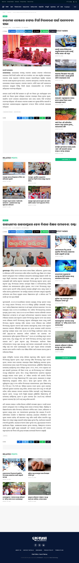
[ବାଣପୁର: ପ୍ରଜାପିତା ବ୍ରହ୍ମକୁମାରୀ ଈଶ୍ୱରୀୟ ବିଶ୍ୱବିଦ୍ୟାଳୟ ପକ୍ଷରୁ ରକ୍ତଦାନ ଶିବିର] (39, 168)
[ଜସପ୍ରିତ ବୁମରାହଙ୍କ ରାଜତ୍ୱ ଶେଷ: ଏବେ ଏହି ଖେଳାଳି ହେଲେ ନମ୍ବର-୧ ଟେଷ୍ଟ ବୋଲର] (65, 139)
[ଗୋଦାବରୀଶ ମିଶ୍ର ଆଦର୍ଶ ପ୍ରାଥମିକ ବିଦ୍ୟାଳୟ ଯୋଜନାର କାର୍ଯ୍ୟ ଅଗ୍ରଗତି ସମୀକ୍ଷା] (14, 464)
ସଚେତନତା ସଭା (17, 111)
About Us (4, 1)
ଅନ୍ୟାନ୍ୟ (67, 7)
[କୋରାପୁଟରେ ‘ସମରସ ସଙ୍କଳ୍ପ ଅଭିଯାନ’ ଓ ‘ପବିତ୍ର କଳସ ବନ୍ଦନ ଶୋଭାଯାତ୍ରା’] (14, 488)
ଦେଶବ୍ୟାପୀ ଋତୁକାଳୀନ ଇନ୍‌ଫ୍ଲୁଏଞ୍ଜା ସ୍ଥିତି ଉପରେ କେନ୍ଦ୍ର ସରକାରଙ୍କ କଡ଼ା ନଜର (64, 276)
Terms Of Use (30, 1)
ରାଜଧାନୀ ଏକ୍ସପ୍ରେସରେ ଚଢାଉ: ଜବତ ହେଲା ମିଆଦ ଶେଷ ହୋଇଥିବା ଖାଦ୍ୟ (65, 100)
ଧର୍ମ (58, 7)
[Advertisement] (27, 137)
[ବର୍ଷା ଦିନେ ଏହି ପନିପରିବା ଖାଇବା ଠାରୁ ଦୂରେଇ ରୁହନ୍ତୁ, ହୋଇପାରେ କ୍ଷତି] (65, 114)
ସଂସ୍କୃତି (47, 7)
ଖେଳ (61, 7)
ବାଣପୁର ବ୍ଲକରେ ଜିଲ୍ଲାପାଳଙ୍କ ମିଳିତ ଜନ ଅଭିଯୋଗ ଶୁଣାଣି (14, 178)
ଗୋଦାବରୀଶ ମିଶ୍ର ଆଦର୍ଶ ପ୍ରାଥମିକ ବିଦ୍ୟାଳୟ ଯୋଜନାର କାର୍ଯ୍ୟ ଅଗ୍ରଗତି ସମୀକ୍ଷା (13, 475)
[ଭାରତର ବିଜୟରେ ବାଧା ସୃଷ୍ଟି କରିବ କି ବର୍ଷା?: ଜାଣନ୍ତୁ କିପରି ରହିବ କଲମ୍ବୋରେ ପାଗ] (65, 65)
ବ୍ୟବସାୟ (53, 7)
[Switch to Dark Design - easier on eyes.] (76, 1)
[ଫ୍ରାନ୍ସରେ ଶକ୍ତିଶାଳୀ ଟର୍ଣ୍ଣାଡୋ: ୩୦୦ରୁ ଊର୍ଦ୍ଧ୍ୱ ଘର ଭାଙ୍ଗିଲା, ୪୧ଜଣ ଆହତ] (39, 488)
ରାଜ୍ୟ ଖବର (26, 7)
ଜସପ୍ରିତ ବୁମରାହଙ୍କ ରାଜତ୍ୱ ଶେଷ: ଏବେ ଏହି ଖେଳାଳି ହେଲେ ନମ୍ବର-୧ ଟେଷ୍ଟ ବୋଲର (65, 149)
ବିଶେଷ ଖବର (18, 7)
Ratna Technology (54, 557)
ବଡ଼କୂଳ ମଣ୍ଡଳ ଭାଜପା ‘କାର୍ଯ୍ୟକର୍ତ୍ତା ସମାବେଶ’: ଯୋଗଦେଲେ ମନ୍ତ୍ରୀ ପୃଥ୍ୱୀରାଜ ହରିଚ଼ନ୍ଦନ (12, 203)
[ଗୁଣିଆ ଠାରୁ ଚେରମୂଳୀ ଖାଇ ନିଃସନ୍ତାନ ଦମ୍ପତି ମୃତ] (39, 464)
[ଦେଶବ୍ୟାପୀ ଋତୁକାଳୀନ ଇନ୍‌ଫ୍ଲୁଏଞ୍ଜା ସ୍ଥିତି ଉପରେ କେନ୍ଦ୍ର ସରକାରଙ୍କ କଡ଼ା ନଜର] (65, 266)
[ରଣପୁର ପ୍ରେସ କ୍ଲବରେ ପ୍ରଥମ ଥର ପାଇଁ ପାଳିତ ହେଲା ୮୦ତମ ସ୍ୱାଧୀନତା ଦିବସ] (39, 192)
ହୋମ (11, 7)
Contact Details (10, 1)
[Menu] (3, 7)
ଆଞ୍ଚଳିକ (41, 7)
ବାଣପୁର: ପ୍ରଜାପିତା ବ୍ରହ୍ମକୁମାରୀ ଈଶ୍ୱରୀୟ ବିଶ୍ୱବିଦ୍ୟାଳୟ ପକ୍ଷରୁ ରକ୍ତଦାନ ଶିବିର (39, 179)
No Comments (17, 27)
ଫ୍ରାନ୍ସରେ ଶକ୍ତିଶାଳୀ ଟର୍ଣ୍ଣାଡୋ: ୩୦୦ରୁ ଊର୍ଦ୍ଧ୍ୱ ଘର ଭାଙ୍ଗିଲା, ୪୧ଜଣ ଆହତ (38, 498)
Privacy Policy (23, 1)
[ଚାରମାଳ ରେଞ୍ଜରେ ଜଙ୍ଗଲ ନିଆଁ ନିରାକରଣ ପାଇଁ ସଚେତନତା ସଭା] (27, 50)
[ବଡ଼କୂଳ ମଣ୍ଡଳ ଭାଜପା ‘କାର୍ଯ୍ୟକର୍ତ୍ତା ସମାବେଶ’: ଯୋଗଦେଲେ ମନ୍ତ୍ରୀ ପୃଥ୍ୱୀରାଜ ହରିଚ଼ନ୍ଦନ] (14, 192)
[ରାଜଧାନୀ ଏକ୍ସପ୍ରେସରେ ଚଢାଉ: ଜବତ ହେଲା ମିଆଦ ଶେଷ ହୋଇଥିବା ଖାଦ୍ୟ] (65, 90)
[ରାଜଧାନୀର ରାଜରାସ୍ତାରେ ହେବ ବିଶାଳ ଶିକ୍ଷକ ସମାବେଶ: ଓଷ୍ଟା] (27, 251)
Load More (65, 159)
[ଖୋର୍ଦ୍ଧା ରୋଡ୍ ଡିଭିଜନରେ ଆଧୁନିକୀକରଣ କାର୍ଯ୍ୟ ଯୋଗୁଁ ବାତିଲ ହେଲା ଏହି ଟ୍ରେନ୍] (65, 41)
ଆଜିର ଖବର (5, 220)
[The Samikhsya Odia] (7, 6)
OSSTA (5, 435)
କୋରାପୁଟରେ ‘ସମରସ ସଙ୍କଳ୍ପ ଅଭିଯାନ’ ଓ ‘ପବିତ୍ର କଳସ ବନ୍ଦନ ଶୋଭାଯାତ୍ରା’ (14, 498)
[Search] (74, 1)
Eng (75, 6)
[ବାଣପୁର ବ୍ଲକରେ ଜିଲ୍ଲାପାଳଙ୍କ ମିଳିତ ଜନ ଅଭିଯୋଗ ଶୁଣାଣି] (14, 168)
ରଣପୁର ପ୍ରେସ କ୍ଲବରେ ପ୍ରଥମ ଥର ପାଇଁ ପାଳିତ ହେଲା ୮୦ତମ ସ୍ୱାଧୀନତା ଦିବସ (38, 202)
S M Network (40, 557)
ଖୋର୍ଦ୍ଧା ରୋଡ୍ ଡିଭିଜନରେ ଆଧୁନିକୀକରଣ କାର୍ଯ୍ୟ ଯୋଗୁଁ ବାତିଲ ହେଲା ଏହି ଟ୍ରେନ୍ (64, 51)
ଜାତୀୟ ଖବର (34, 7)
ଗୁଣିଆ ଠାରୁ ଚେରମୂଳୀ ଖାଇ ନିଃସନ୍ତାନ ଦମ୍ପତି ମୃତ (38, 474)
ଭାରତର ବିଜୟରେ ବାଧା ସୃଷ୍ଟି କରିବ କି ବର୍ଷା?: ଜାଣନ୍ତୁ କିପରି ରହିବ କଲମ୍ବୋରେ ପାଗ (64, 76)
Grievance (17, 1)
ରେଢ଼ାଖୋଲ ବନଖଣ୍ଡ (7, 111)
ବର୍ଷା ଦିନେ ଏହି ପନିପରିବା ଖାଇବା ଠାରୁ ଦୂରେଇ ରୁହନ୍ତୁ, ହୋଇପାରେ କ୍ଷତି (64, 124)
